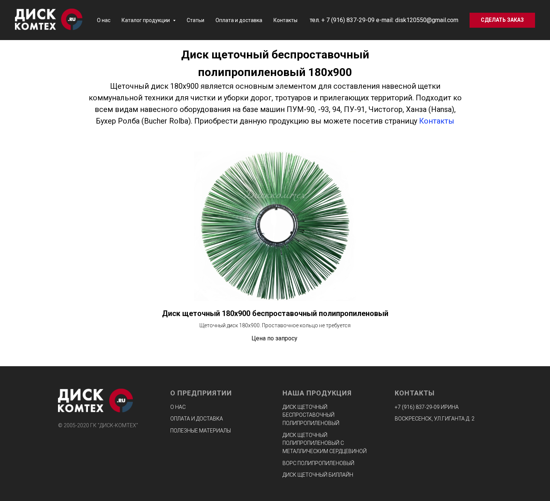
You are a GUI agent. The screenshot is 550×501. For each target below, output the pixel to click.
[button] (502, 20)
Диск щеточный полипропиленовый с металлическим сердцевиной (324, 443)
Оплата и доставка (239, 20)
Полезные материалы (200, 431)
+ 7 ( (327, 20)
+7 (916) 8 (407, 407)
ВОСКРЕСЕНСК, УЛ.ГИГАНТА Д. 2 (434, 419)
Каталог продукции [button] (146, 20)
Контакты (285, 20)
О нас (103, 20)
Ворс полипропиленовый (318, 463)
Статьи (195, 20)
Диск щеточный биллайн (317, 475)
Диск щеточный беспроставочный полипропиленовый (310, 415)
